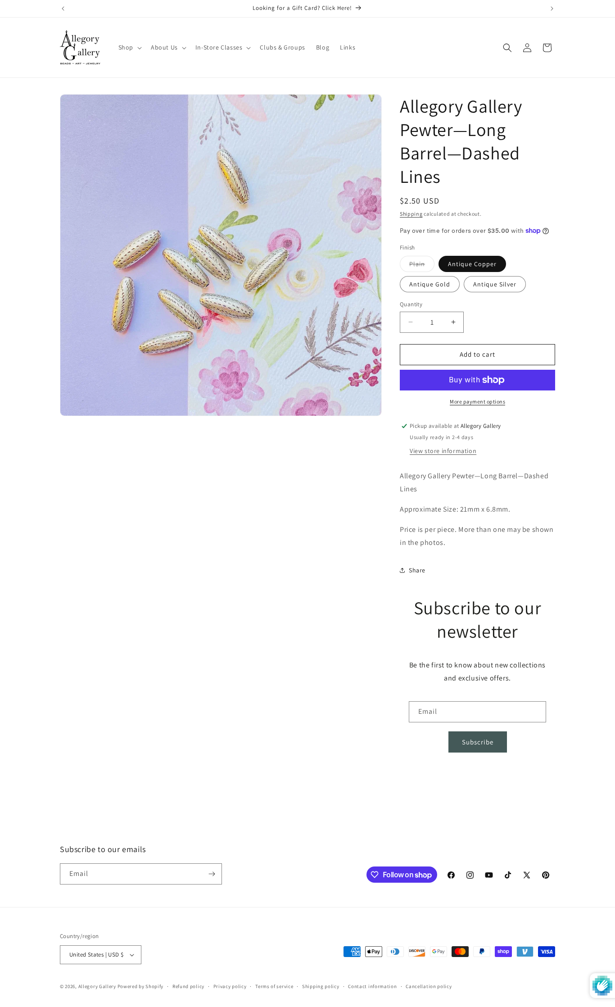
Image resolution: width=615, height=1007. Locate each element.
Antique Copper (472, 264)
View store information (443, 451)
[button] (129, 47)
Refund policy (188, 986)
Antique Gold (429, 284)
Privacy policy (230, 986)
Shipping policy (320, 986)
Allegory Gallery (97, 986)
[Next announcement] (552, 8)
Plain (421, 265)
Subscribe (477, 742)
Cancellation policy (429, 986)
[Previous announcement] (63, 8)
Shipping (411, 213)
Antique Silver (494, 284)
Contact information (372, 986)
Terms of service (274, 986)
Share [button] (417, 570)
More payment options (477, 401)
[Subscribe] (212, 874)
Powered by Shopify (141, 986)
